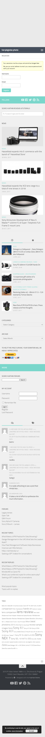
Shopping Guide (18, 274)
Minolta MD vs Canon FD (11, 572)
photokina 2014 (9, 625)
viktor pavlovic (36, 642)
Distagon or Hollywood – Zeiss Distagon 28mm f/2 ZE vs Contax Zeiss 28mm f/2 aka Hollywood (28, 251)
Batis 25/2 (4, 606)
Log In (5, 407)
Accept (31, 731)
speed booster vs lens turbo (17, 642)
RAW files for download (22, 625)
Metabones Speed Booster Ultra (28, 618)
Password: (6, 398)
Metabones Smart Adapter (9, 615)
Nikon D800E (30, 622)
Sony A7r (8, 631)
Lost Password (7, 412)
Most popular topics (9, 586)
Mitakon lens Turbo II (11, 622)
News (4, 149)
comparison (7, 608)
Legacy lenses (7, 513)
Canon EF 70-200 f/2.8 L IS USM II (32, 606)
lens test (36, 612)
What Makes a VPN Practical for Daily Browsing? (19, 536)
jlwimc (11, 442)
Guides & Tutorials (20, 289)
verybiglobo (29, 642)
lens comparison (9, 612)
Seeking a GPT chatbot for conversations (17, 554)
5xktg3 (11, 478)
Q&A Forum (6, 518)
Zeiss (15, 246)
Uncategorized (30, 274)
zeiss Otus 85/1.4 (12, 648)
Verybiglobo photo (10, 50)
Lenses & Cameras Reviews (22, 262)
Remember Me (10, 403)
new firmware (21, 622)
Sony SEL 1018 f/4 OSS (21, 639)
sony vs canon (5, 642)
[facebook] (26, 99)
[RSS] (37, 99)
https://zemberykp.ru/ (10, 551)
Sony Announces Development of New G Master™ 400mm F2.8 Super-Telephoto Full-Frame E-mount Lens (21, 223)
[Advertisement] (22, 23)
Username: (5, 74)
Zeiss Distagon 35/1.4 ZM (14, 645)
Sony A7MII (35, 628)
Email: (4, 82)
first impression (18, 609)
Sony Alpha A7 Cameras (10, 521)
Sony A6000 (17, 632)
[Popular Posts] (33, 240)
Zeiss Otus (5, 648)
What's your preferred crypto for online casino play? (21, 575)
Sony (35, 262)
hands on (27, 608)
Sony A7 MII (28, 628)
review (32, 624)
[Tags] (33, 423)
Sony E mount (25, 632)
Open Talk (5, 516)
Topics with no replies (10, 589)
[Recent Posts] (12, 240)
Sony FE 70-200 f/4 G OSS (25, 635)
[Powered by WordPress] (14, 677)
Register (6, 90)
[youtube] (22, 99)
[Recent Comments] (12, 423)
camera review (19, 606)
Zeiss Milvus (37, 645)
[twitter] (30, 99)
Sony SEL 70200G (36, 639)
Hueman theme (34, 678)
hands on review (36, 609)
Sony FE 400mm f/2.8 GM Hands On (26, 265)
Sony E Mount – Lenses (11, 524)
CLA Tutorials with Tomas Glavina (25, 287)
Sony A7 (18, 628)
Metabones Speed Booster (24, 615)
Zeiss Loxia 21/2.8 (27, 645)
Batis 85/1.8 (11, 606)
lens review (25, 612)
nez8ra (12, 460)
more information (17, 731)
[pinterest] (34, 99)
